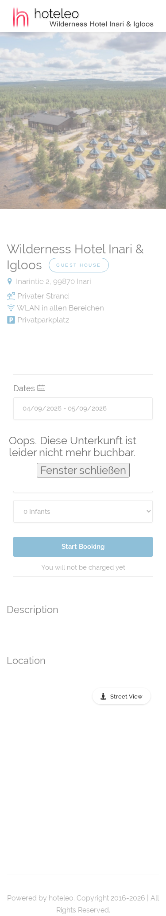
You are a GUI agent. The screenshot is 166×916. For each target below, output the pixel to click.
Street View (126, 696)
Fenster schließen (83, 470)
